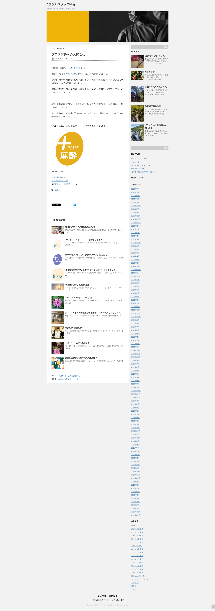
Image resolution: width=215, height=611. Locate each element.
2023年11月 (135, 219)
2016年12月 (136, 471)
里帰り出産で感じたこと (68, 379)
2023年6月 (135, 233)
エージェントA (137, 532)
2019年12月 (136, 350)
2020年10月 (136, 317)
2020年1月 (135, 347)
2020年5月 (135, 334)
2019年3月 (135, 381)
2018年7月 (135, 408)
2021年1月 (135, 307)
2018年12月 (136, 391)
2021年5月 (135, 293)
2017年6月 (135, 451)
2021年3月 (135, 300)
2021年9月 (135, 280)
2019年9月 (135, 360)
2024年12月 (136, 206)
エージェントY (137, 566)
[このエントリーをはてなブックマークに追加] (75, 205)
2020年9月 (135, 320)
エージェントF (137, 536)
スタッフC (135, 583)
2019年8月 (135, 364)
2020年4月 (135, 337)
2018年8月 (135, 404)
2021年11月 (135, 273)
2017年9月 (135, 441)
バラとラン (150, 72)
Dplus (57, 190)
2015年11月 (135, 515)
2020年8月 (135, 323)
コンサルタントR (138, 576)
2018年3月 (135, 421)
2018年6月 (135, 411)
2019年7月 (135, 367)
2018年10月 (136, 397)
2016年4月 (135, 498)
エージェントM (137, 552)
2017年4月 (135, 458)
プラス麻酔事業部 (58, 177)
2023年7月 (135, 229)
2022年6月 (135, 253)
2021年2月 (135, 303)
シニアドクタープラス (140, 579)
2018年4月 (135, 418)
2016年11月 (135, 475)
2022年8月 (135, 246)
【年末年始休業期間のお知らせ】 (144, 172)
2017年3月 (135, 461)
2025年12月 (136, 199)
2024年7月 (135, 209)
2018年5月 (135, 414)
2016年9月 (135, 482)
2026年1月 (135, 196)
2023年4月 (135, 239)
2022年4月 (135, 256)
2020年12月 (136, 310)
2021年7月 (135, 287)
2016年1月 (135, 508)
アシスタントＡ (137, 529)
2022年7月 (135, 250)
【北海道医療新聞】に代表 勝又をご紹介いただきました (90, 270)
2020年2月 (135, 344)
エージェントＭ (137, 569)
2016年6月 (135, 492)
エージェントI (136, 546)
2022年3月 (135, 260)
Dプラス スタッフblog (61, 4)
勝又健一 (134, 586)
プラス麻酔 (71, 74)
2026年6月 (135, 192)
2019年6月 (135, 371)
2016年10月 (136, 478)
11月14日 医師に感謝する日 (78, 343)
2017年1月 (135, 468)
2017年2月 (135, 465)
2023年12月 (136, 216)
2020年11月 (135, 313)
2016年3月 (135, 502)
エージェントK (137, 549)
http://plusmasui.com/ (60, 181)
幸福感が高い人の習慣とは (77, 285)
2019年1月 (135, 387)
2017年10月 (136, 438)
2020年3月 (135, 340)
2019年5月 (135, 374)
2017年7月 (135, 448)
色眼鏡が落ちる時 (153, 106)
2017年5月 (135, 455)
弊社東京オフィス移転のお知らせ (80, 227)
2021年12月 (136, 270)
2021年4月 (135, 297)
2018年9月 (135, 401)
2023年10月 (136, 223)
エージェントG (137, 539)
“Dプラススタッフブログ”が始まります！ (84, 240)
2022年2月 (135, 263)
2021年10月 (136, 276)
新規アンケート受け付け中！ (64, 184)
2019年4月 (135, 377)
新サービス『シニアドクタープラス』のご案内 (86, 255)
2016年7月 (135, 488)
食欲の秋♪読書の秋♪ (74, 328)
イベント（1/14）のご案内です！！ (81, 297)
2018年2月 (135, 424)
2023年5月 (135, 236)
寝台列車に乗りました (155, 56)
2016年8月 (135, 485)
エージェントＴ (137, 573)
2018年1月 (135, 428)
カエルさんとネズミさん (156, 87)
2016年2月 (135, 505)
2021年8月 (135, 283)
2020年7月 (135, 327)
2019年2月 (135, 384)
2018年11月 (135, 394)
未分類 (133, 589)
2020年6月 (135, 330)
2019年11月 (135, 354)
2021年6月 (135, 290)
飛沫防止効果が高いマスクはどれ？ (81, 358)
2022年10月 (136, 243)
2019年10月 (136, 357)
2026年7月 (135, 189)
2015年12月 (136, 512)
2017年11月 (135, 434)
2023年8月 (135, 226)
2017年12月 (136, 431)
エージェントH (137, 542)
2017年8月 (135, 445)
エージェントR (137, 556)
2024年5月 (135, 213)
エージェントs (136, 559)
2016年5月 (135, 495)
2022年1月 (135, 266)
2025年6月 (135, 202)
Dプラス (77, 68)
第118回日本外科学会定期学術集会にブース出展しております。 (93, 313)
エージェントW (137, 562)
